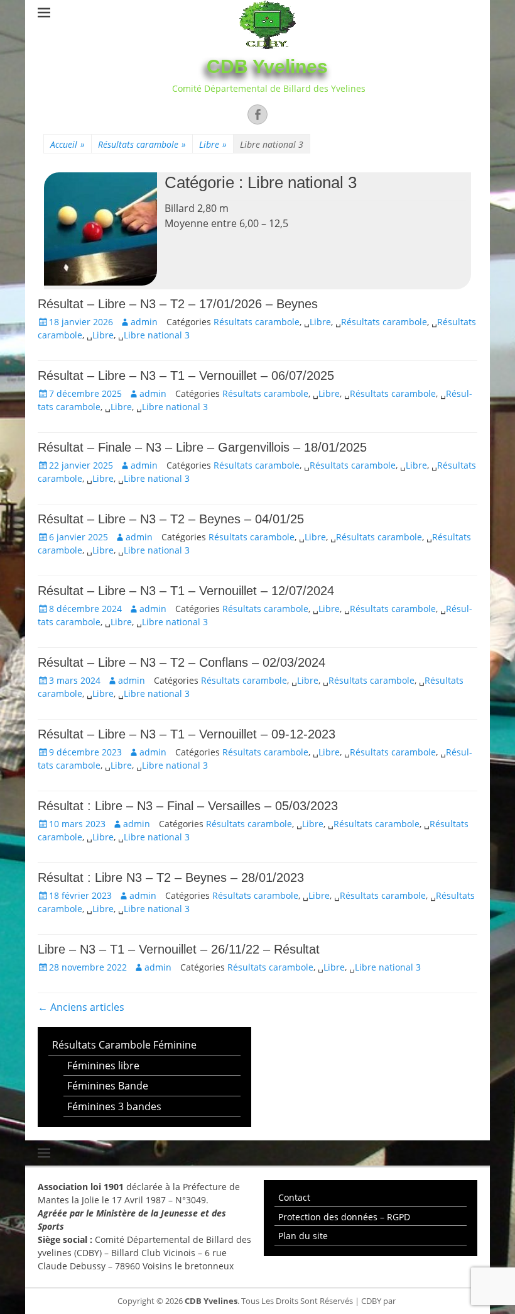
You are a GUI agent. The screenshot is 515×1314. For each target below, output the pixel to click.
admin (144, 322)
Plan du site (303, 1236)
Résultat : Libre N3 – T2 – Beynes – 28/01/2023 (171, 877)
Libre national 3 (157, 335)
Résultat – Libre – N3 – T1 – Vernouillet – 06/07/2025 (186, 375)
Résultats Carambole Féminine (124, 1045)
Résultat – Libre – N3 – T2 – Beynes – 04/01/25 (171, 519)
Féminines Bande (107, 1086)
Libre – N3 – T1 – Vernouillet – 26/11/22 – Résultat (179, 949)
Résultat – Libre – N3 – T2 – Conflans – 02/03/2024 (181, 662)
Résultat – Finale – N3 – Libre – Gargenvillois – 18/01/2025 (202, 447)
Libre (213, 144)
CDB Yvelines (267, 66)
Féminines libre (103, 1065)
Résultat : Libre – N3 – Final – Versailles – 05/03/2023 (188, 806)
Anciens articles (81, 1007)
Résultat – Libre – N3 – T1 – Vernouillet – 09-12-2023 (186, 734)
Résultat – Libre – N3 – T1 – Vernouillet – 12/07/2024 (186, 591)
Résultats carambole (142, 144)
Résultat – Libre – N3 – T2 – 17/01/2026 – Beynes (178, 304)
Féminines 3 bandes (114, 1106)
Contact (294, 1197)
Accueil (67, 144)
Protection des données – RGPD (344, 1217)
